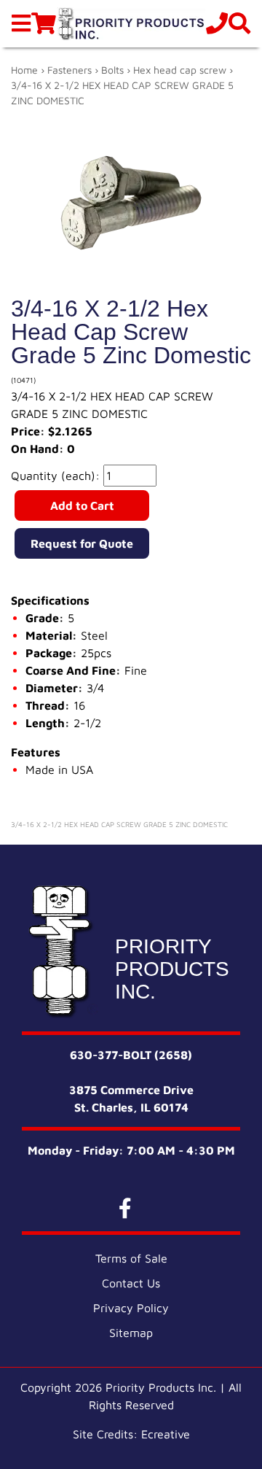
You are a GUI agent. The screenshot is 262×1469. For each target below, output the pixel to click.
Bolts (112, 69)
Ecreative (165, 1434)
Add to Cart (82, 505)
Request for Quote (82, 543)
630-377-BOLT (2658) (131, 1054)
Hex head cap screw (179, 69)
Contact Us (131, 1283)
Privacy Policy (131, 1307)
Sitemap (131, 1332)
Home (24, 69)
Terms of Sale (131, 1258)
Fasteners (69, 69)
